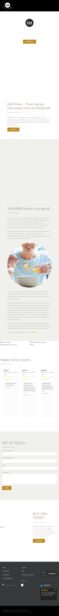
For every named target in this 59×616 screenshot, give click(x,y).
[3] (8, 344)
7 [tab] (22, 421)
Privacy (24, 611)
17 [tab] (43, 421)
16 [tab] (41, 421)
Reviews (24, 567)
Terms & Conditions (8, 578)
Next (58, 393)
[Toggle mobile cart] (53, 3)
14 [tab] (37, 421)
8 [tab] (24, 421)
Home (4, 567)
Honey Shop (6, 571)
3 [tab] (13, 421)
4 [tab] (15, 421)
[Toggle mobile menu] (56, 3)
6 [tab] (20, 421)
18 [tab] (45, 421)
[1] (38, 342)
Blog (23, 571)
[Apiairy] (5, 342)
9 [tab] (26, 421)
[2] (32, 344)
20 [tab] (50, 421)
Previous (0, 393)
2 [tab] (11, 421)
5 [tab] (17, 421)
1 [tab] (9, 421)
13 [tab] (35, 421)
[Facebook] (22, 585)
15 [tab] (39, 421)
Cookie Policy (29, 611)
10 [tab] (28, 421)
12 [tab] (32, 421)
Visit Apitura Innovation (28, 575)
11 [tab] (30, 421)
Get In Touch (6, 575)
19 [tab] (48, 421)
